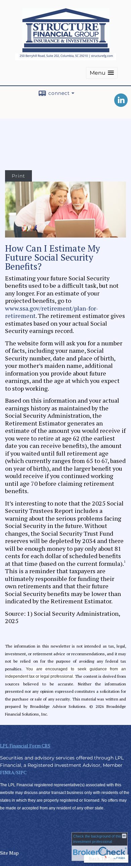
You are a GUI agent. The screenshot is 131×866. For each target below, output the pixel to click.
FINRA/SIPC (13, 772)
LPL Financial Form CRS (25, 745)
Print (18, 176)
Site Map (9, 853)
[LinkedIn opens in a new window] (121, 104)
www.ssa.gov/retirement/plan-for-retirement (51, 312)
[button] (102, 73)
